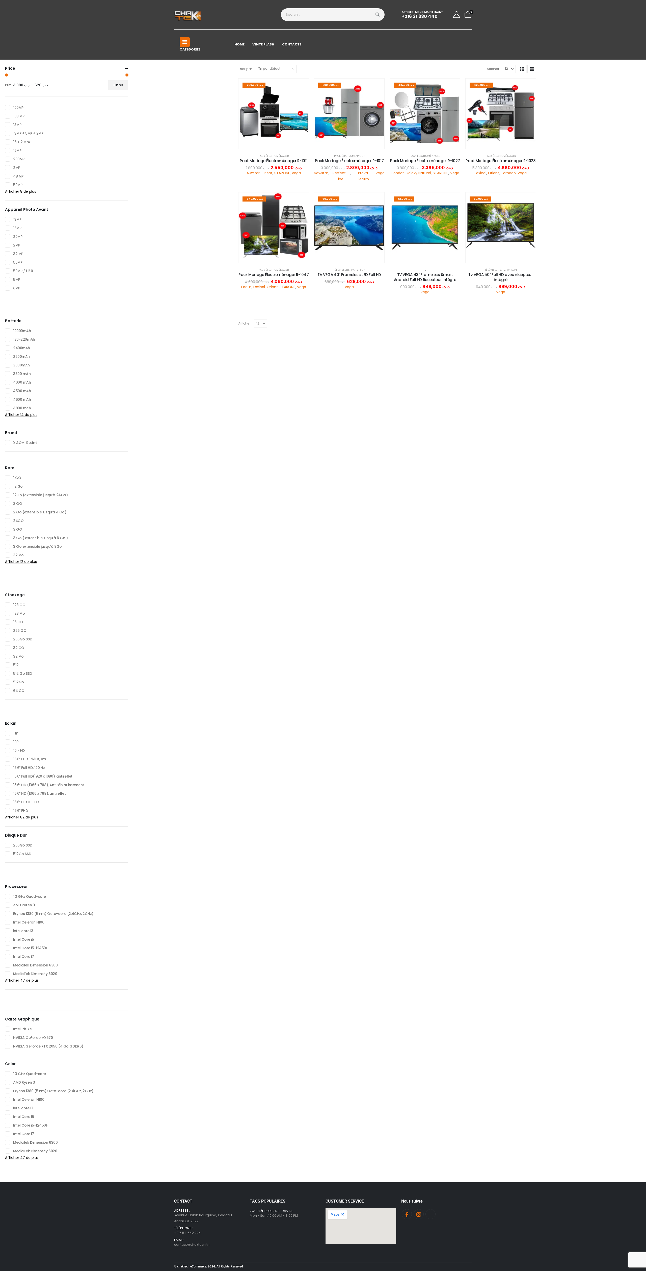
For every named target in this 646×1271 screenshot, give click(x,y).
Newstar (321, 173)
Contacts (292, 44)
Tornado (508, 173)
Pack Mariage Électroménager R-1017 (349, 160)
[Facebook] (407, 1214)
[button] (522, 69)
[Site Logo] (188, 14)
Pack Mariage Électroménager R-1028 (500, 160)
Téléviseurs (341, 270)
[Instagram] (419, 1214)
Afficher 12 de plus (21, 561)
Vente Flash (263, 44)
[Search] (377, 14)
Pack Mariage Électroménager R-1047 (273, 274)
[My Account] (457, 14)
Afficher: (493, 68)
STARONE (282, 173)
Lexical (480, 173)
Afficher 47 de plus (22, 980)
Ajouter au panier (277, 143)
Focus (246, 286)
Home (239, 44)
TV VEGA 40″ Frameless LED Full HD (349, 274)
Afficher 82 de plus (21, 817)
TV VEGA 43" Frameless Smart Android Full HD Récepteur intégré (425, 277)
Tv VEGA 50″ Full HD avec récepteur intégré (500, 277)
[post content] (273, 114)
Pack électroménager (273, 156)
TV (352, 270)
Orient (267, 173)
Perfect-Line (340, 176)
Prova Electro (363, 176)
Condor (397, 173)
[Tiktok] (430, 1214)
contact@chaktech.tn (191, 1244)
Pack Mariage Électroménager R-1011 (273, 160)
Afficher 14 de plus (21, 414)
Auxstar (253, 173)
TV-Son (360, 270)
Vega (296, 173)
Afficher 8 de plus (20, 191)
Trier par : (246, 68)
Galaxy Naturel (418, 173)
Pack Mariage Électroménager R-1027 (425, 160)
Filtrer (118, 85)
